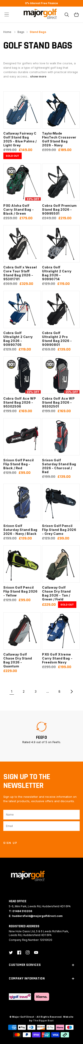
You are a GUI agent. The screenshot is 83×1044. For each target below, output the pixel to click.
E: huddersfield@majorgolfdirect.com (36, 916)
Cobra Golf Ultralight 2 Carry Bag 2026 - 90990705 (18, 339)
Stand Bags (38, 32)
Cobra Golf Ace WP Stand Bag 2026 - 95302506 (19, 402)
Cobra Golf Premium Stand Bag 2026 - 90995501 (59, 209)
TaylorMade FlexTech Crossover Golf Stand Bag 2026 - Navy (59, 139)
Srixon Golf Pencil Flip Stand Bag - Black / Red (18, 464)
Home (7, 32)
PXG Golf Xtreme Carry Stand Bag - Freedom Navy (57, 658)
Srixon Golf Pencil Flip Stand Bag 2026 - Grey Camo (59, 529)
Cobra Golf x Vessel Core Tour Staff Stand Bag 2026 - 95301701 (20, 273)
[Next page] (71, 691)
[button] (7, 14)
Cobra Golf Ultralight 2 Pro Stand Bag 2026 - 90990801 (57, 339)
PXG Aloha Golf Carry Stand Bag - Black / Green (18, 209)
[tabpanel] (41, 733)
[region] (41, 3)
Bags (20, 32)
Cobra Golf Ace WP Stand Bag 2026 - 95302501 (58, 402)
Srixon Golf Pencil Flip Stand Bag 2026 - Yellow (20, 591)
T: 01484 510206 (20, 911)
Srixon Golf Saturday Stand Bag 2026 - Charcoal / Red (59, 466)
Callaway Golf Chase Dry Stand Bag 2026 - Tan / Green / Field (56, 593)
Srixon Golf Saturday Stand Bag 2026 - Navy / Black (20, 529)
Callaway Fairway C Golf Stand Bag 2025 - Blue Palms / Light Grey (20, 139)
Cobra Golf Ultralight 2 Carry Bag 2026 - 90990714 (56, 273)
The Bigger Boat (43, 1020)
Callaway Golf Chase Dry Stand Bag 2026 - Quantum (17, 660)
